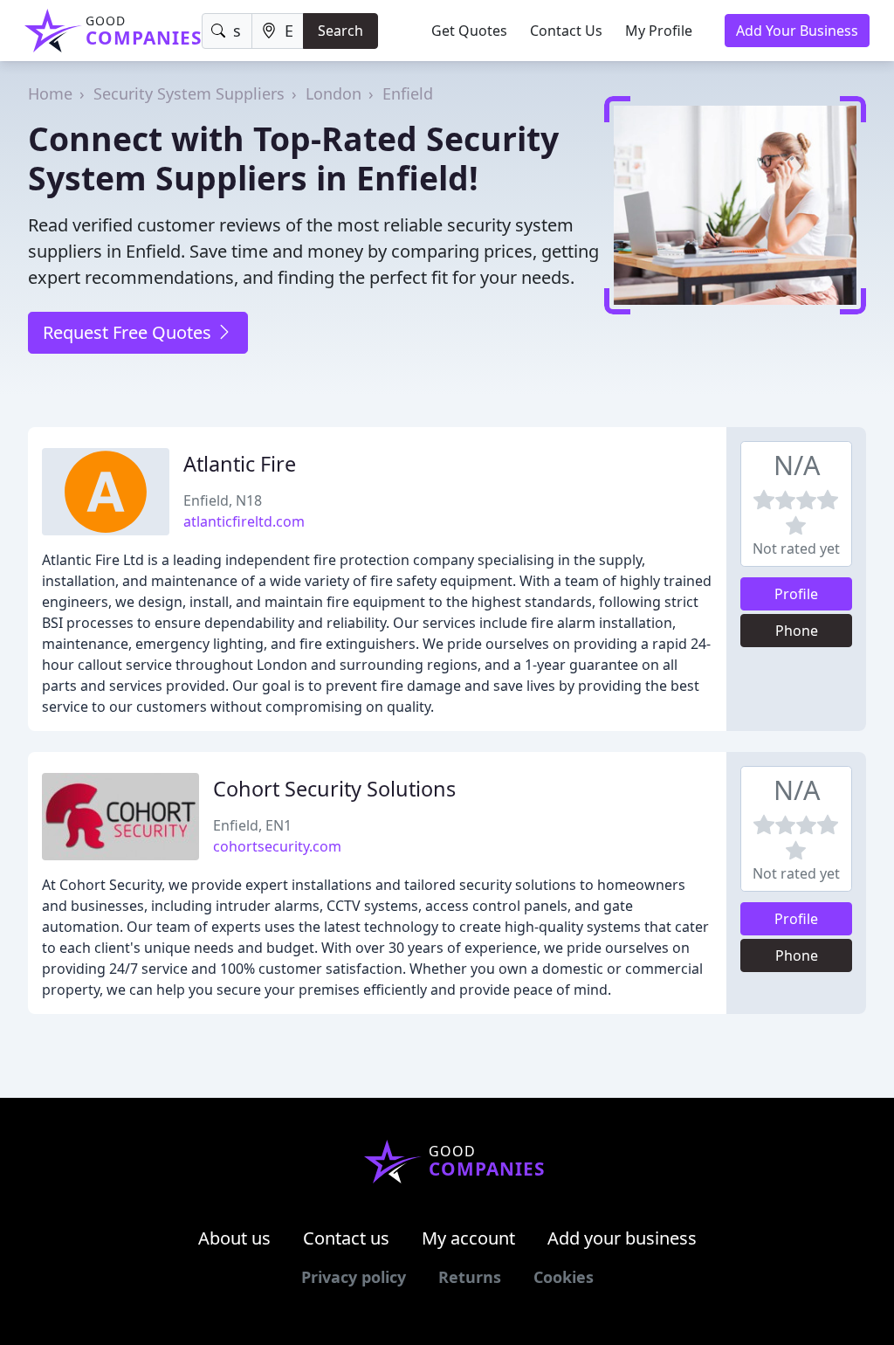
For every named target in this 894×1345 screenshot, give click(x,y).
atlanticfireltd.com (244, 521)
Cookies (563, 1276)
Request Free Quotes (129, 332)
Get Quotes (469, 30)
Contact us (346, 1238)
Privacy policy (353, 1276)
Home (50, 93)
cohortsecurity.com (277, 846)
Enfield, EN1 (252, 825)
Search (340, 30)
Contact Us (566, 30)
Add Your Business (797, 30)
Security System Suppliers (189, 93)
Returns (469, 1276)
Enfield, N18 (222, 500)
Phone (796, 630)
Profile (796, 594)
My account (468, 1238)
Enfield (407, 93)
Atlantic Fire (239, 464)
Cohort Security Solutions (334, 789)
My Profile (658, 30)
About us (234, 1238)
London (333, 93)
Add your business (622, 1238)
